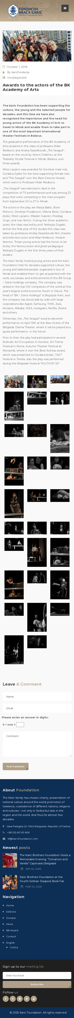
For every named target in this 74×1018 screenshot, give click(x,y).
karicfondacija (20, 72)
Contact (11, 936)
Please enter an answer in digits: (25, 717)
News (9, 924)
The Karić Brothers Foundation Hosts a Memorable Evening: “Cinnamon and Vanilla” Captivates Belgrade (45, 859)
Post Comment (16, 766)
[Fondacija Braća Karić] (25, 10)
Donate (11, 918)
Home (10, 905)
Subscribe (37, 984)
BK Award (12, 930)
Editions (11, 911)
